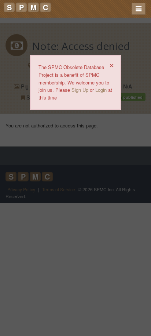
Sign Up (79, 89)
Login (101, 89)
